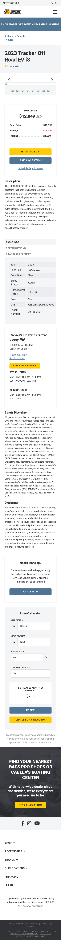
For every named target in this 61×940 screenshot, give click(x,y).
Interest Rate (29, 654)
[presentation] (9, 79)
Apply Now (30, 591)
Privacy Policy (21, 931)
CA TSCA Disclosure (36, 936)
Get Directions (17, 358)
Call (56, 3)
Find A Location (30, 805)
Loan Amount (17, 623)
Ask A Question (31, 160)
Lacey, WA (13, 66)
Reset (30, 710)
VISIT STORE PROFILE (25, 366)
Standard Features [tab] (18, 254)
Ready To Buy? (30, 151)
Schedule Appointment (30, 168)
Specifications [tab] (16, 248)
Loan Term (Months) (20, 667)
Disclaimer (35, 931)
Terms (9, 931)
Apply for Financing (30, 719)
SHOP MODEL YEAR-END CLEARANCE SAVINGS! (30, 24)
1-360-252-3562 (18, 355)
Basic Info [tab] (12, 242)
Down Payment (18, 639)
